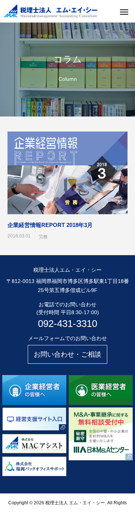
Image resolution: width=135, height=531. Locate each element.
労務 (43, 236)
